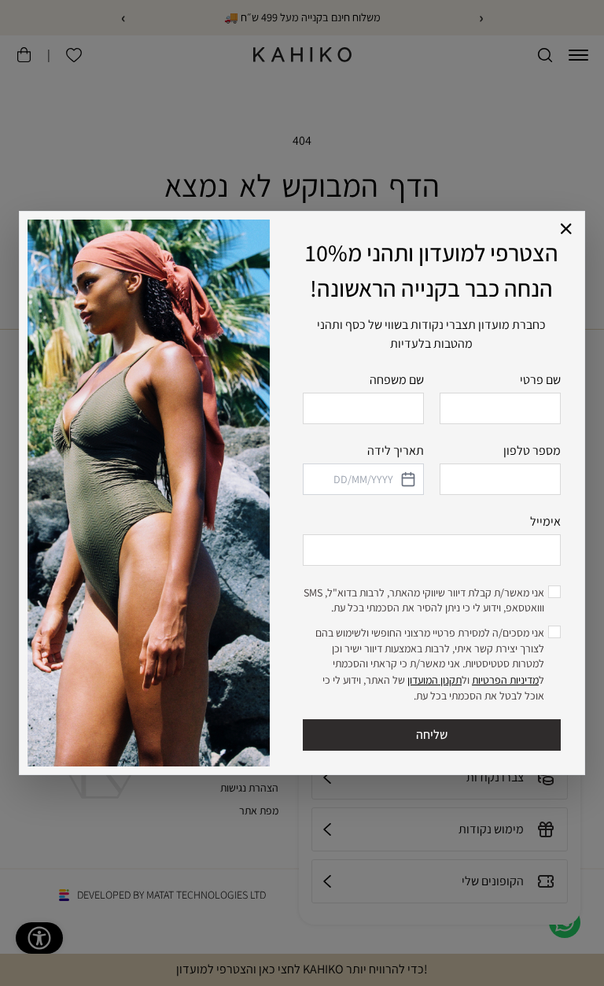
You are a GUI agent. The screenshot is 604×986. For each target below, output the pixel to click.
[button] (567, 229)
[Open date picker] (407, 479)
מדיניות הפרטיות (505, 680)
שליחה (431, 734)
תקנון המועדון (434, 680)
